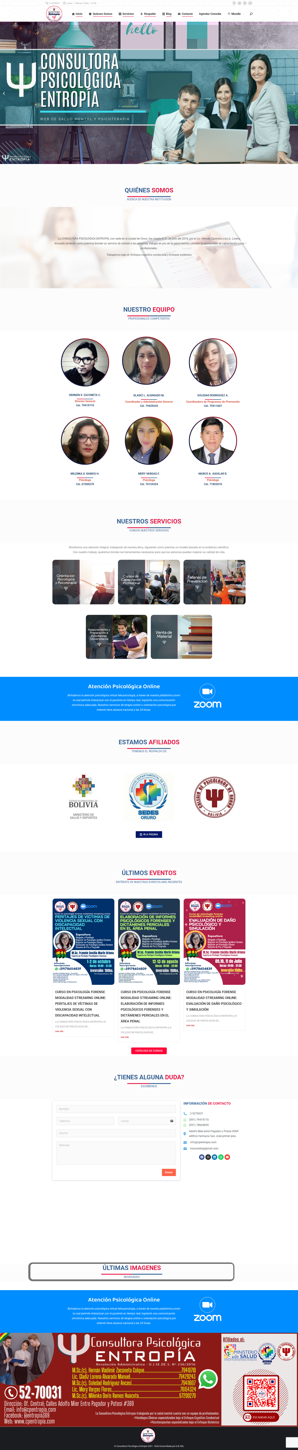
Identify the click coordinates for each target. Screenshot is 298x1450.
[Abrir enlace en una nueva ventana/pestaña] (234, 3)
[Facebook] (202, 1157)
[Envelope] (227, 1157)
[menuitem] (77, 14)
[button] (4, 93)
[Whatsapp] (221, 1157)
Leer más (59, 1031)
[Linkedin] (214, 1157)
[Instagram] (208, 1157)
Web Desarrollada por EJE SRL (169, 1446)
